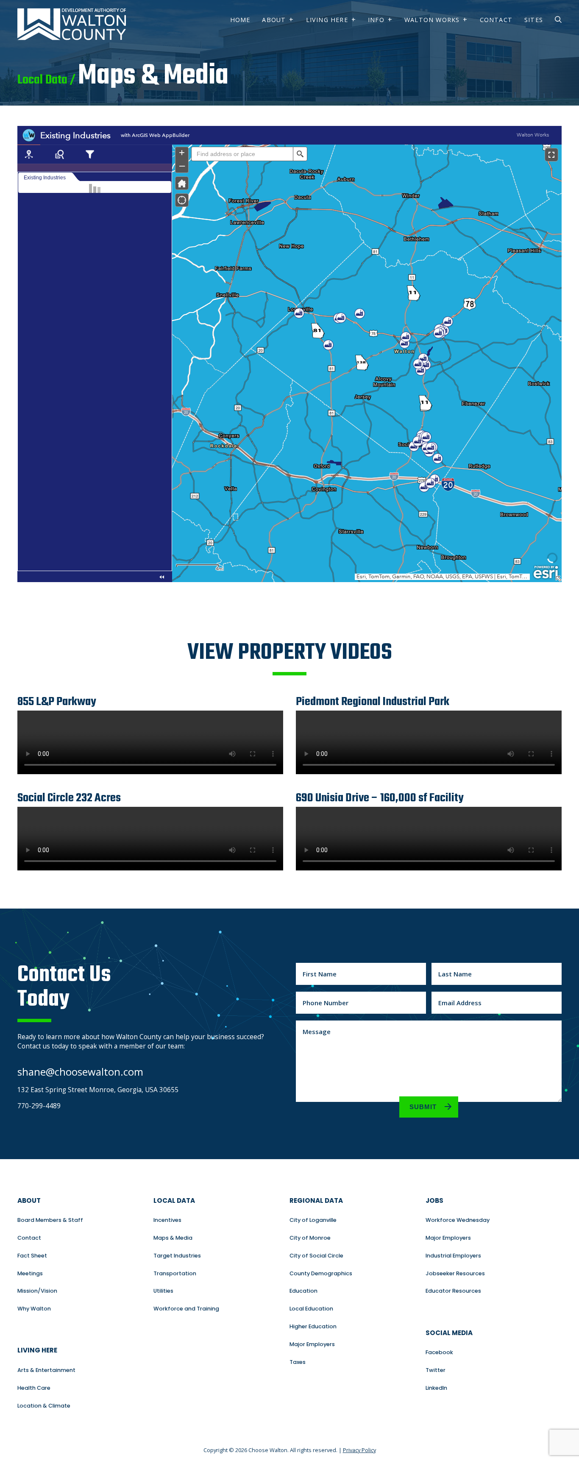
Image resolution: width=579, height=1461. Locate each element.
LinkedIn (436, 1387)
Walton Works (431, 20)
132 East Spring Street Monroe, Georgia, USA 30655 (97, 1089)
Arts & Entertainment (46, 1370)
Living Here (327, 20)
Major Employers (312, 1344)
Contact (496, 20)
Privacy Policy (359, 1450)
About (274, 20)
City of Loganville (313, 1220)
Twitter (435, 1370)
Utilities (163, 1290)
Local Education (311, 1308)
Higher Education (313, 1326)
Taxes (298, 1362)
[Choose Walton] (71, 38)
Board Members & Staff (50, 1220)
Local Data (174, 1200)
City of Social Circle (316, 1255)
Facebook (439, 1352)
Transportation (174, 1273)
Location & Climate (43, 1405)
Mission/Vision (37, 1290)
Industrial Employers (453, 1255)
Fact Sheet (32, 1255)
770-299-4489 (39, 1105)
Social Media (449, 1332)
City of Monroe (310, 1237)
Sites (533, 20)
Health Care (33, 1387)
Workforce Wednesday (458, 1220)
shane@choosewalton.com (80, 1072)
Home (240, 20)
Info (376, 20)
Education (303, 1290)
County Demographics (321, 1273)
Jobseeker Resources (455, 1273)
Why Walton (34, 1308)
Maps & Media (172, 1237)
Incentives (167, 1220)
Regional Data (316, 1200)
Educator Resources (453, 1290)
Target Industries (177, 1255)
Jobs (434, 1200)
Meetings (30, 1273)
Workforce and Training (186, 1308)
